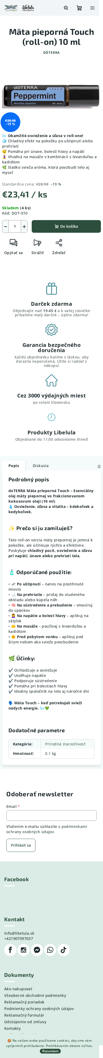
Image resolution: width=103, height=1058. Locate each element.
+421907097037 (18, 938)
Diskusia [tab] (41, 465)
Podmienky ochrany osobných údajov (39, 1008)
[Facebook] (10, 950)
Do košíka (69, 226)
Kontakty (12, 1028)
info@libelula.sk (19, 933)
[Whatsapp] (50, 950)
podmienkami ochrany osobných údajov (46, 829)
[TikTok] (64, 950)
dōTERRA (51, 52)
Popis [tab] (13, 465)
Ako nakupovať (18, 988)
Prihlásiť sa (21, 845)
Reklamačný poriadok (24, 1001)
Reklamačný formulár (24, 1015)
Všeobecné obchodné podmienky (35, 995)
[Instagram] (23, 950)
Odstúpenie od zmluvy (25, 1021)
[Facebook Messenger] (37, 950)
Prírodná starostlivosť (65, 743)
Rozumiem (50, 1051)
